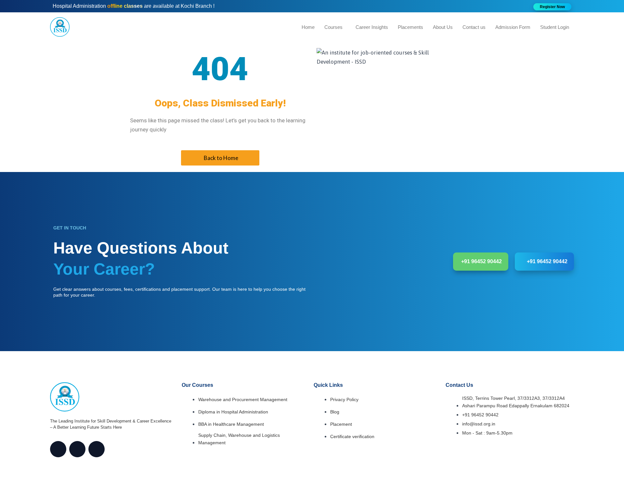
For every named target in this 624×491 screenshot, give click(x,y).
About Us (443, 27)
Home (308, 27)
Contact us (474, 27)
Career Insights (372, 27)
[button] (552, 6)
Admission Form (512, 27)
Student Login (554, 27)
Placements (410, 27)
